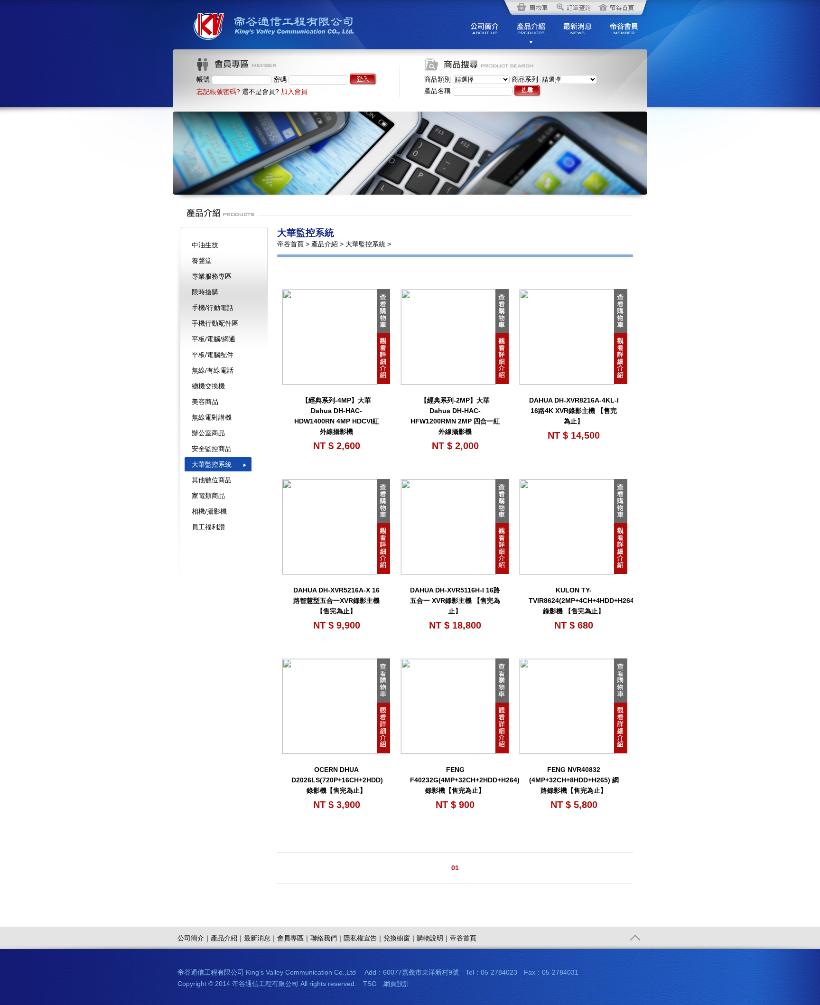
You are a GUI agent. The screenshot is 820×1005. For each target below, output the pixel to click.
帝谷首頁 (463, 938)
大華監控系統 (212, 464)
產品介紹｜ (227, 938)
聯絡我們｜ (327, 938)
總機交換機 (208, 386)
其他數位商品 (212, 480)
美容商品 (205, 401)
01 (455, 868)
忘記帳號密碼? (218, 91)
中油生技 (205, 245)
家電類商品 (208, 495)
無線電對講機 (212, 417)
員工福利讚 (208, 527)
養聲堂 (202, 260)
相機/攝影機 (209, 511)
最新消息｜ (260, 938)
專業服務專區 (212, 276)
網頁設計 (396, 983)
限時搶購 (205, 292)
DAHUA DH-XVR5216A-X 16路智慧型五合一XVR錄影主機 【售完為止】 (336, 600)
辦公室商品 (208, 433)
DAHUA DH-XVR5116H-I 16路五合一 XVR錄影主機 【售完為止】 (455, 600)
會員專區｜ (293, 938)
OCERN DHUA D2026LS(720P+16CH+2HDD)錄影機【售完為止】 (337, 780)
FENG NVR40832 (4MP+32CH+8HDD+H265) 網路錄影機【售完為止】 (574, 780)
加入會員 (294, 91)
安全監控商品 (212, 448)
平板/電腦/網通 (213, 339)
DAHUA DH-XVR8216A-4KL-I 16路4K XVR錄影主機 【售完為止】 (574, 410)
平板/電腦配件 (212, 354)
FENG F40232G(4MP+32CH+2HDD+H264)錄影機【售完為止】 (465, 780)
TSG (370, 983)
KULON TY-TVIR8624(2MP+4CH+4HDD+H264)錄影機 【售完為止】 (582, 600)
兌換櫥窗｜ (400, 938)
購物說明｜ (433, 938)
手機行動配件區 (215, 323)
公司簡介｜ (194, 938)
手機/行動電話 (212, 307)
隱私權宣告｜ (363, 938)
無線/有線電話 (212, 370)
